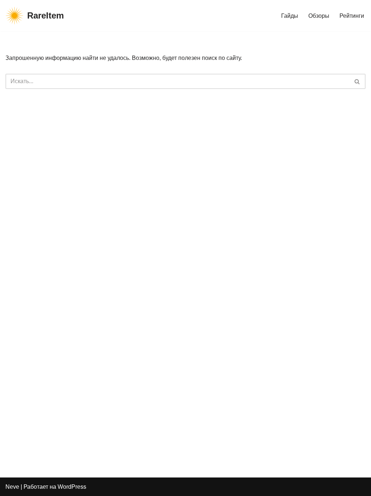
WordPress (72, 487)
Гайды (289, 16)
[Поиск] (357, 81)
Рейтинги (351, 16)
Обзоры (318, 16)
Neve (12, 487)
